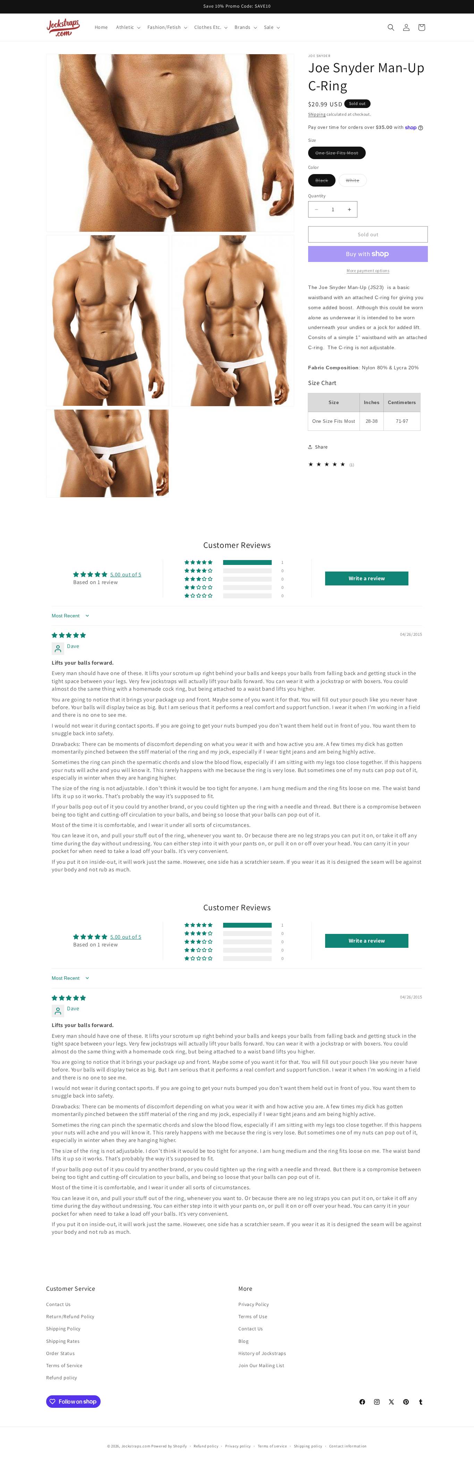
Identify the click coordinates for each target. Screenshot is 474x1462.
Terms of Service (64, 1365)
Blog (243, 1341)
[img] (69, 635)
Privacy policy (238, 1445)
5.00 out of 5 (126, 574)
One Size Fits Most (340, 154)
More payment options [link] (368, 270)
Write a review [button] (367, 578)
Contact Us (58, 1304)
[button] (127, 27)
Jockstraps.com (136, 1446)
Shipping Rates (62, 1341)
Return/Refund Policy (70, 1316)
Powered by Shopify (169, 1446)
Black (325, 182)
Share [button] (321, 447)
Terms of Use (252, 1316)
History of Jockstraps (262, 1353)
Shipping (317, 114)
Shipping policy (308, 1445)
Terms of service (272, 1445)
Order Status (60, 1353)
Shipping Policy (63, 1329)
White (356, 182)
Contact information (348, 1445)
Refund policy (61, 1377)
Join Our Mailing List (261, 1365)
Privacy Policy (253, 1304)
